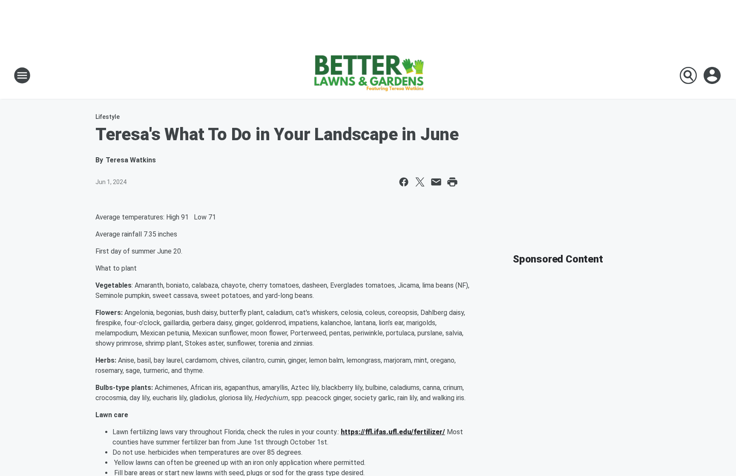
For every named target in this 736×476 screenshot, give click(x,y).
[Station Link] (368, 75)
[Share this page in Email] (436, 182)
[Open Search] (688, 75)
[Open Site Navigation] (22, 75)
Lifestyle (107, 116)
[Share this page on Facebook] (404, 182)
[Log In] (713, 75)
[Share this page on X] (420, 182)
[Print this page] (452, 182)
